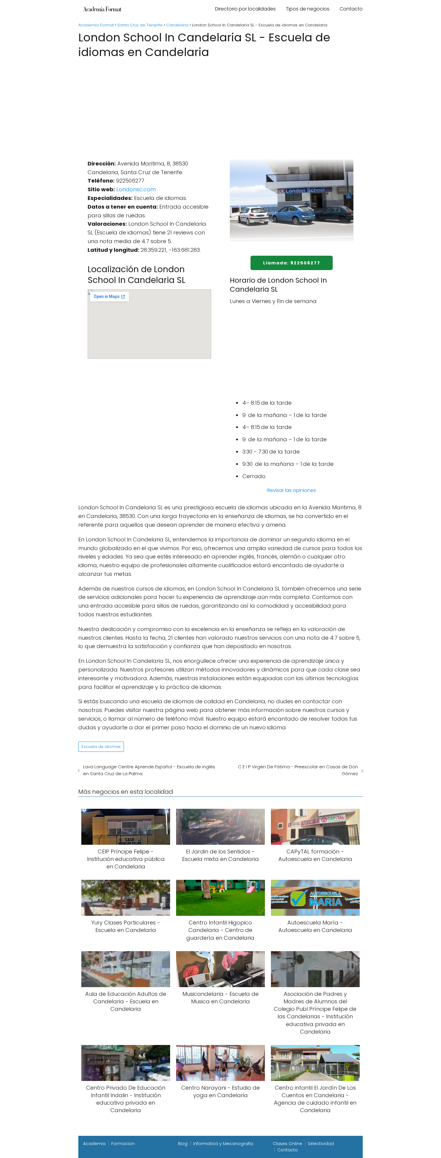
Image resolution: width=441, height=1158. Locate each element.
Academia (94, 1144)
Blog (183, 1144)
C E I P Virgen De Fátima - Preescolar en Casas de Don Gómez (298, 770)
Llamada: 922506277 (291, 263)
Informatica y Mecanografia (223, 1144)
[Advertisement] (220, 105)
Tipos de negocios (307, 8)
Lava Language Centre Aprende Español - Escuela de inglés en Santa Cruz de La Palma (149, 770)
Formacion (123, 1144)
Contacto (351, 8)
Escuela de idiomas (101, 746)
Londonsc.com (136, 189)
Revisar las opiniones (291, 490)
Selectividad (321, 1144)
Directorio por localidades (245, 8)
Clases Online (287, 1144)
